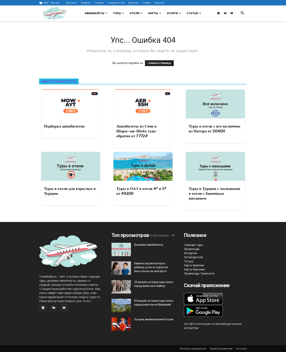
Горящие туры (193, 245)
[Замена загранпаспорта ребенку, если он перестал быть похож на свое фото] (121, 268)
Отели (134, 13)
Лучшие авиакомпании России (153, 319)
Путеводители (193, 257)
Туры (117, 13)
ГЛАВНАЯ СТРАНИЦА (159, 63)
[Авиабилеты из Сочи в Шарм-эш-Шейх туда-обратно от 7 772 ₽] (143, 103)
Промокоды (191, 249)
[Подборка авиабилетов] (70, 103)
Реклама (99, 2)
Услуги (172, 13)
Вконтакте (71, 2)
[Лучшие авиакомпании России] (121, 324)
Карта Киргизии (194, 269)
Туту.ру (188, 261)
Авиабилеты (94, 13)
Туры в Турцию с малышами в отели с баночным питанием (214, 193)
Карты (153, 13)
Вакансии (133, 2)
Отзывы (146, 2)
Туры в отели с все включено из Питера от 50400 (214, 128)
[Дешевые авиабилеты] (121, 249)
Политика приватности (193, 348)
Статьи (192, 13)
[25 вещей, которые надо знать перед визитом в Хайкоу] (121, 286)
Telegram (86, 2)
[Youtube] (232, 13)
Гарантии (159, 2)
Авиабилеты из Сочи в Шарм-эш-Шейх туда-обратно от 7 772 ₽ (136, 131)
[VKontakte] (225, 13)
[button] (242, 13)
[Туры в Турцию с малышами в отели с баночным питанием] (215, 166)
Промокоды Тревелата (199, 273)
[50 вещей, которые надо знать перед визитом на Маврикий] (121, 305)
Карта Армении (194, 265)
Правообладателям (221, 348)
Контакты (241, 348)
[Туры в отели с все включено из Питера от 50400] (215, 103)
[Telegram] (218, 13)
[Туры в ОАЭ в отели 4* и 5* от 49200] (143, 166)
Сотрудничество (116, 2)
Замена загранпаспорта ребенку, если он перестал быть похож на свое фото (151, 267)
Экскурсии (190, 253)
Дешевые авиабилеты (148, 244)
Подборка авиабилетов (64, 126)
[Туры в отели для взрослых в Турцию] (70, 166)
